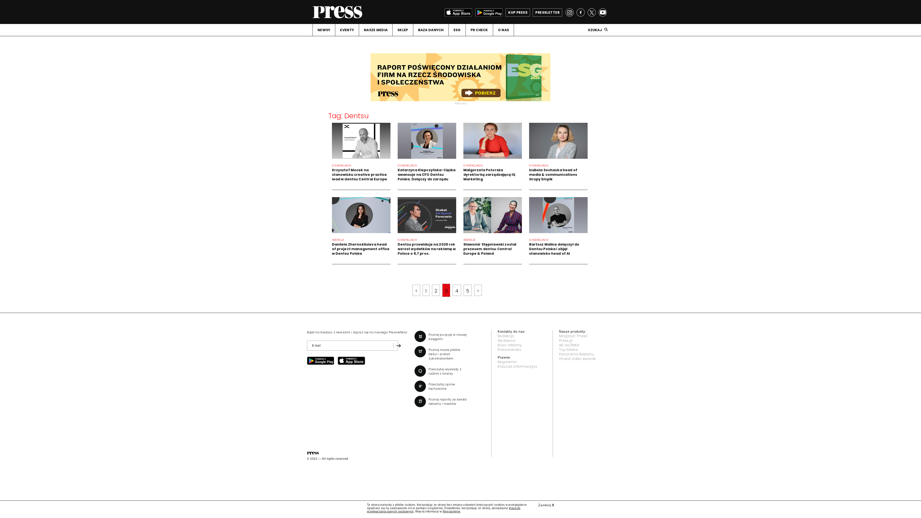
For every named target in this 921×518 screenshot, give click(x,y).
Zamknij (546, 505)
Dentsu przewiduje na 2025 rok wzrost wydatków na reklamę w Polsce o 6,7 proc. (427, 249)
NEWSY (324, 30)
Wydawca (506, 340)
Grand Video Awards (577, 358)
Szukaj (595, 30)
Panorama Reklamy (576, 354)
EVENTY (347, 30)
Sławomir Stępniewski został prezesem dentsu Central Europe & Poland (490, 249)
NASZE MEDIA (376, 30)
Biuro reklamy (510, 345)
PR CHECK (479, 30)
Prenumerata (509, 349)
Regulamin (507, 361)
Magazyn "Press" (574, 336)
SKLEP (402, 30)
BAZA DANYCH (431, 30)
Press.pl (566, 340)
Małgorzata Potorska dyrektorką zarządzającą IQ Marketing (489, 175)
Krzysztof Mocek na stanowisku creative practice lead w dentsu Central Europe (359, 175)
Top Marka (568, 349)
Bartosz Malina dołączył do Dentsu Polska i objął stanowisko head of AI (554, 249)
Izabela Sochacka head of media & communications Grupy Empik (553, 175)
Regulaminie (451, 511)
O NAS (503, 30)
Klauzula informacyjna (517, 366)
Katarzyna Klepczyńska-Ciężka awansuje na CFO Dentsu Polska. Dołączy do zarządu (427, 175)
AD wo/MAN (569, 345)
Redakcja (506, 336)
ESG (457, 30)
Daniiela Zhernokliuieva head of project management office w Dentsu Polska (361, 249)
